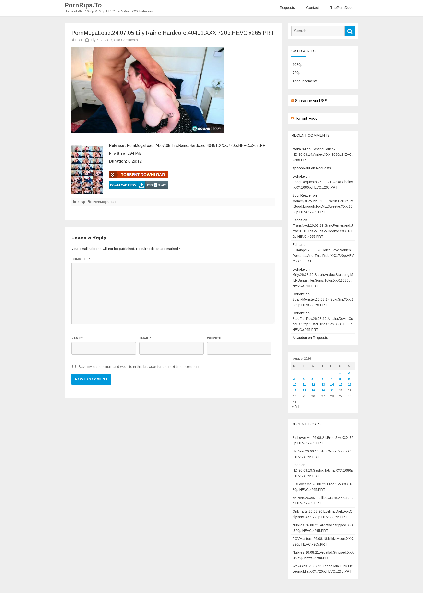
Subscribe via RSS (311, 101)
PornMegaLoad (104, 202)
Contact (312, 7)
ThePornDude (341, 7)
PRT (78, 40)
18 (304, 390)
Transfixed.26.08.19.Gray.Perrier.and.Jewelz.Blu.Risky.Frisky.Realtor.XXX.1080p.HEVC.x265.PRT (323, 231)
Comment (80, 259)
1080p (297, 65)
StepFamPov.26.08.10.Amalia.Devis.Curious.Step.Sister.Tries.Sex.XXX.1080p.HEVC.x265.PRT (323, 324)
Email (145, 338)
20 (323, 390)
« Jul (295, 407)
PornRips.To (83, 5)
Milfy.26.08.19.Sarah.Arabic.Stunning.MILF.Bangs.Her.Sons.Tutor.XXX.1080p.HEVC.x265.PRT (323, 280)
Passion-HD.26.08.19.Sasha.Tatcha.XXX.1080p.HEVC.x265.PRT (323, 470)
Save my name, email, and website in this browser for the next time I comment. (139, 366)
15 (340, 384)
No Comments (127, 40)
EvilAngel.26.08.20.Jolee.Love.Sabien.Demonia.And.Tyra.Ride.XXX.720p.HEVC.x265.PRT (323, 255)
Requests (287, 7)
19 (313, 390)
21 (332, 390)
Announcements (305, 81)
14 (332, 384)
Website (214, 338)
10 (294, 384)
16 (349, 384)
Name (76, 338)
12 (313, 384)
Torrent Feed (306, 118)
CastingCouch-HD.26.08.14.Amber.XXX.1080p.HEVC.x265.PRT (322, 154)
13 (323, 384)
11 (304, 384)
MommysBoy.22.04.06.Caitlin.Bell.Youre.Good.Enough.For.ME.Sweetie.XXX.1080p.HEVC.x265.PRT (323, 206)
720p (81, 202)
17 (294, 390)
